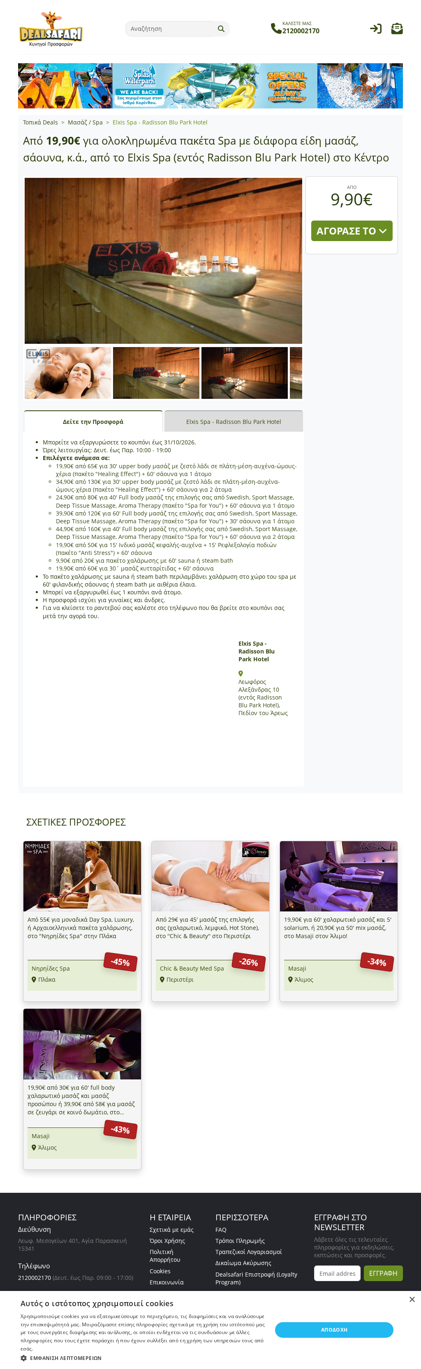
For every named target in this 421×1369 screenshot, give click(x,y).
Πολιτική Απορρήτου (165, 1255)
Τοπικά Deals (40, 122)
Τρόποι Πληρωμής (240, 1241)
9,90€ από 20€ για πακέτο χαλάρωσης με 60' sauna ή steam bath (144, 560)
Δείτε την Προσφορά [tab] (93, 422)
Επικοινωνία (167, 1282)
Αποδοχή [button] (334, 1329)
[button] (397, 31)
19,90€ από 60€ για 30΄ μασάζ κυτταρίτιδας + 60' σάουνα (135, 568)
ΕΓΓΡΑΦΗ (383, 1273)
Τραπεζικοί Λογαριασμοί (248, 1252)
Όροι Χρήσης (167, 1241)
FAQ (221, 1229)
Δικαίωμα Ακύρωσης (243, 1263)
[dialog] (210, 1330)
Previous (14, 381)
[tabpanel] (163, 609)
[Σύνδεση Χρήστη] (376, 31)
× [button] (412, 1300)
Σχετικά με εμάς (172, 1229)
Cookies (160, 1271)
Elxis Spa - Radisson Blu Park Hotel (160, 122)
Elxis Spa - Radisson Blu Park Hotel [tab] (233, 422)
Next (316, 381)
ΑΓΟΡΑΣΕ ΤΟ (348, 230)
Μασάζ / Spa (85, 122)
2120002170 (34, 1278)
